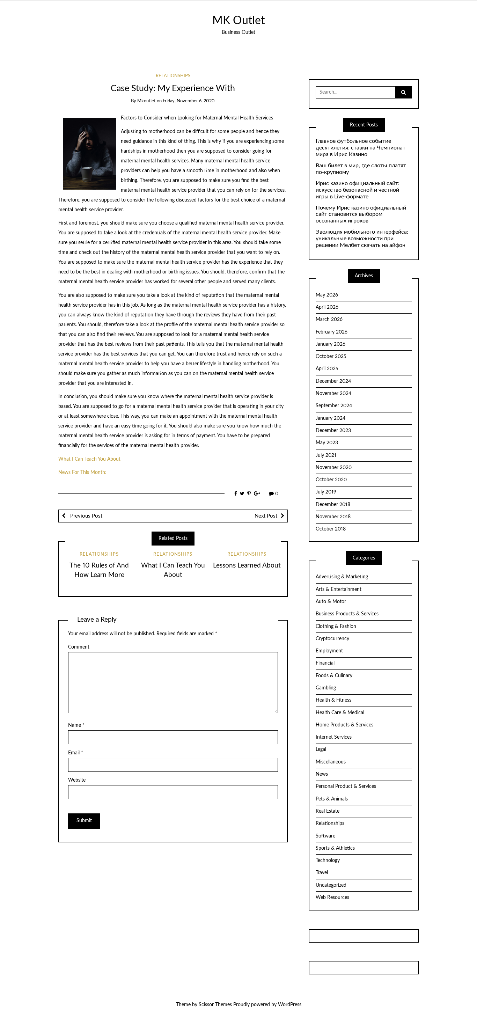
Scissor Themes (215, 1004)
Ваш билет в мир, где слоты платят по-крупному (361, 169)
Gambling (326, 688)
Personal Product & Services (346, 786)
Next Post (266, 516)
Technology (328, 860)
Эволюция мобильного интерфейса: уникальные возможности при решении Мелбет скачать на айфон (362, 238)
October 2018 (331, 529)
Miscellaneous (331, 762)
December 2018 (333, 504)
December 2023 (333, 430)
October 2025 (331, 356)
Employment (329, 651)
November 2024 (333, 393)
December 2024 (333, 381)
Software (325, 836)
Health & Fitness (333, 700)
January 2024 (330, 418)
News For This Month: (82, 472)
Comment (78, 647)
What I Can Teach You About (89, 459)
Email (75, 753)
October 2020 (331, 479)
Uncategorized (331, 885)
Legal (321, 749)
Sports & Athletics (335, 848)
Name (76, 725)
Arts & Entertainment (338, 589)
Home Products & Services (344, 725)
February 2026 (331, 332)
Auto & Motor (331, 601)
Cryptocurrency (332, 638)
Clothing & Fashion (336, 626)
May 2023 (327, 442)
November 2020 (334, 467)
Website (77, 780)
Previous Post (85, 516)
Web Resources (332, 897)
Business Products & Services (347, 614)
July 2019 (326, 492)
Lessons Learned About (247, 565)
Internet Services (334, 737)
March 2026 (329, 319)
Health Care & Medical (340, 712)
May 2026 (327, 295)
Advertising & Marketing (342, 577)
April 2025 (327, 368)
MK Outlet (238, 20)
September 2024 (334, 405)
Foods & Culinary (334, 675)
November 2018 (333, 516)
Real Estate (327, 811)
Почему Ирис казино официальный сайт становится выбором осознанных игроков (361, 214)
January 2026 (330, 344)
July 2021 (326, 455)
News (322, 774)
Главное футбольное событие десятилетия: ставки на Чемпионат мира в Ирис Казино (360, 147)
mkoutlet (146, 101)
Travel (322, 872)
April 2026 (327, 307)
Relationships (173, 76)
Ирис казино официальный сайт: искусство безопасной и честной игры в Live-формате (357, 190)
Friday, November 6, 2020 (189, 101)
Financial (325, 663)
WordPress (289, 1004)
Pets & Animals (332, 799)
